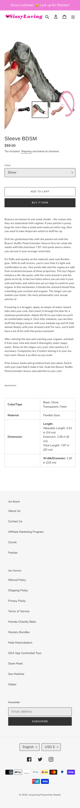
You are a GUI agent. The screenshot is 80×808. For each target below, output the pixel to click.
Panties (13, 553)
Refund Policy (17, 580)
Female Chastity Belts (22, 622)
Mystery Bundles (19, 632)
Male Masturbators (20, 643)
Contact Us (15, 521)
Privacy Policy (17, 601)
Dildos (12, 684)
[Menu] (73, 16)
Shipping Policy (18, 590)
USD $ (50, 747)
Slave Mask (15, 663)
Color (8, 165)
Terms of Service (18, 611)
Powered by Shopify (50, 794)
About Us (14, 511)
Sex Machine (16, 674)
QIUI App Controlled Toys (24, 653)
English (28, 747)
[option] (22, 109)
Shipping (26, 151)
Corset (12, 542)
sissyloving (34, 794)
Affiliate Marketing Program (26, 532)
